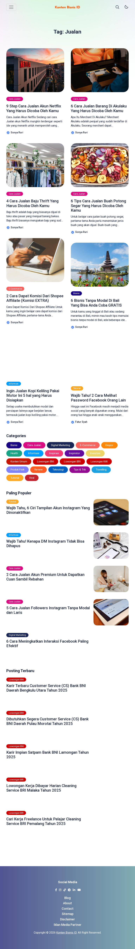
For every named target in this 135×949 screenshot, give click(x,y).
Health (14, 453)
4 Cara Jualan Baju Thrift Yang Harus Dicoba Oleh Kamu (32, 203)
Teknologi (58, 469)
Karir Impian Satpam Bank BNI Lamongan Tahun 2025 (47, 754)
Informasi (13, 383)
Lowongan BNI (45, 461)
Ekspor (109, 445)
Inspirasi (54, 453)
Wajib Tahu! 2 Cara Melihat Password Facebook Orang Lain (98, 397)
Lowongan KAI (99, 461)
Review (38, 469)
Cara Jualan (15, 99)
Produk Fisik (17, 469)
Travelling (101, 469)
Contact (67, 908)
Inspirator (74, 453)
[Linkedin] (74, 889)
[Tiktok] (64, 889)
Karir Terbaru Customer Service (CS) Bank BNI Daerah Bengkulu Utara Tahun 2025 (46, 687)
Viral (31, 477)
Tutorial (77, 388)
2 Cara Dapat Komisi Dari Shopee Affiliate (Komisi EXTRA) (34, 298)
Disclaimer (67, 919)
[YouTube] (79, 889)
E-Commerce (15, 288)
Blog (67, 898)
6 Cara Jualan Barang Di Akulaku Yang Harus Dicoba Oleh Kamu (99, 108)
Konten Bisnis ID (66, 932)
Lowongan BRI (72, 461)
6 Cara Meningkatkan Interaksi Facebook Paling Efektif (47, 643)
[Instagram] (60, 889)
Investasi (95, 453)
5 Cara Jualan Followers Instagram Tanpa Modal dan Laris (48, 610)
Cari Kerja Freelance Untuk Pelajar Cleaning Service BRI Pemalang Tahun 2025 (43, 821)
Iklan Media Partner (67, 925)
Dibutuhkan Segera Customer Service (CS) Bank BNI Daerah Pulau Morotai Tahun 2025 (47, 721)
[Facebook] (56, 889)
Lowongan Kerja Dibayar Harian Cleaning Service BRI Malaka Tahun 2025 (41, 788)
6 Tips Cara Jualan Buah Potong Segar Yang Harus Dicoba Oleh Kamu (98, 206)
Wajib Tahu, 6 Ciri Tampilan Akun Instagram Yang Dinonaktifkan (48, 510)
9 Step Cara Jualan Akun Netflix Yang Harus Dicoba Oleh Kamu (33, 108)
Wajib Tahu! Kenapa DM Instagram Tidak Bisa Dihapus (45, 543)
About (67, 903)
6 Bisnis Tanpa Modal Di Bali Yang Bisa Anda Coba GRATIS (96, 302)
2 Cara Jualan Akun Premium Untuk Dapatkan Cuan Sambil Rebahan (45, 576)
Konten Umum (19, 461)
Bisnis (76, 293)
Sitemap (67, 914)
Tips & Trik (80, 469)
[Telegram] (69, 889)
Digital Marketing (60, 445)
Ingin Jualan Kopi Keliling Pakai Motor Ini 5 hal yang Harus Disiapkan (32, 395)
